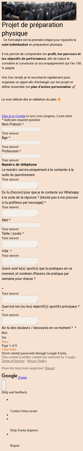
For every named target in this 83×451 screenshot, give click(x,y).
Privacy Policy (37, 361)
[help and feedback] (4, 385)
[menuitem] (45, 405)
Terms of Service (13, 361)
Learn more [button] (64, 116)
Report (49, 368)
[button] (41, 342)
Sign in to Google (14, 116)
